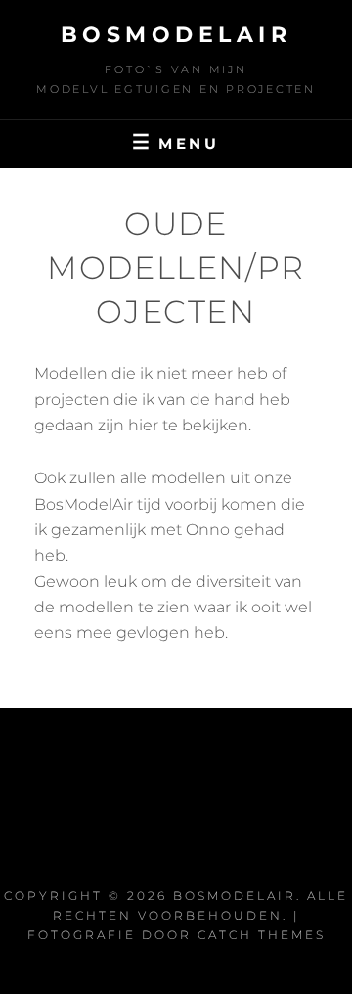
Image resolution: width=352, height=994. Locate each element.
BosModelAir (176, 35)
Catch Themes (262, 934)
